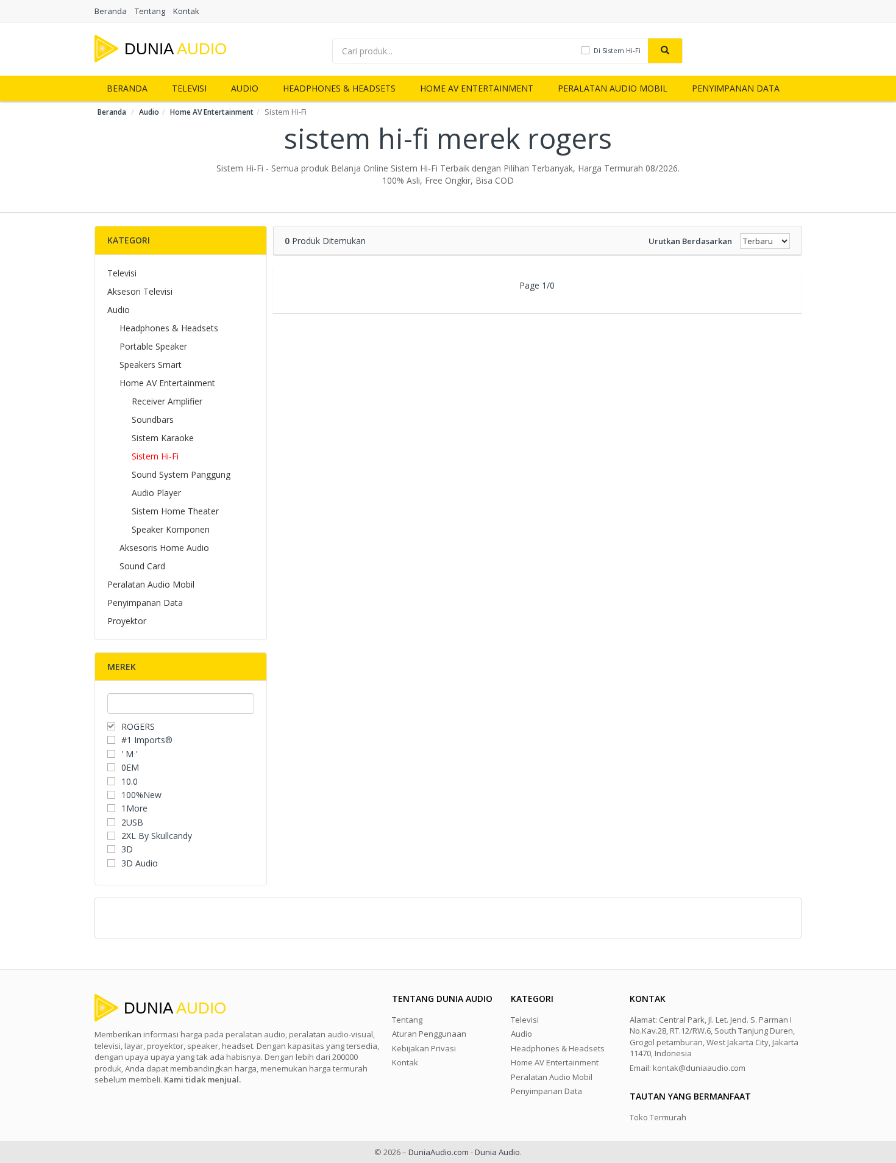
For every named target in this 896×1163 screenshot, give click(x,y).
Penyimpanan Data (736, 88)
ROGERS (138, 726)
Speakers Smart (150, 364)
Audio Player (156, 493)
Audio (244, 88)
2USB (132, 822)
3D (127, 849)
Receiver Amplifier (167, 401)
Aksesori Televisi (139, 291)
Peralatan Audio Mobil (612, 88)
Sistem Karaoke (163, 438)
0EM (130, 767)
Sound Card (142, 566)
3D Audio (139, 863)
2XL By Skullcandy (156, 835)
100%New (141, 795)
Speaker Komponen (171, 529)
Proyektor (126, 621)
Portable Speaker (153, 346)
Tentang (150, 10)
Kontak (186, 10)
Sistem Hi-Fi (155, 456)
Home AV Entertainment (476, 88)
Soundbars (153, 419)
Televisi (189, 88)
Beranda (110, 10)
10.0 (129, 781)
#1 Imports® (146, 740)
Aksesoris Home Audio (164, 547)
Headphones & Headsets (339, 88)
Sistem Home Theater (175, 511)
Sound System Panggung (181, 474)
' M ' (129, 754)
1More (134, 808)
